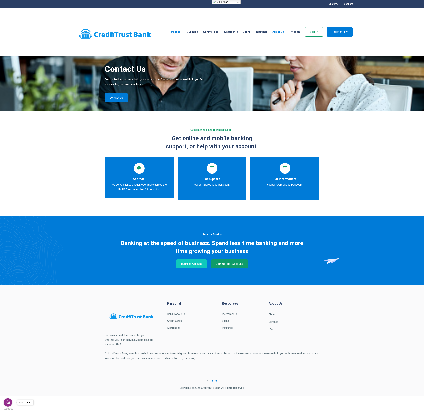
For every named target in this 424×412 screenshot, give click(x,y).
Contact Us (116, 97)
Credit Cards (174, 320)
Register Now (340, 31)
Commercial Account (229, 263)
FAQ (271, 328)
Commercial (210, 31)
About (272, 314)
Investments (230, 31)
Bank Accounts (176, 314)
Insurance (261, 31)
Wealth (295, 31)
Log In (314, 31)
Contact (273, 321)
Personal (174, 31)
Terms (214, 380)
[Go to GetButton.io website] (8, 409)
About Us (278, 31)
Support (348, 4)
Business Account (191, 263)
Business (192, 31)
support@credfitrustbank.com (212, 184)
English (223, 2)
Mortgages (173, 327)
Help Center (333, 4)
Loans (247, 31)
